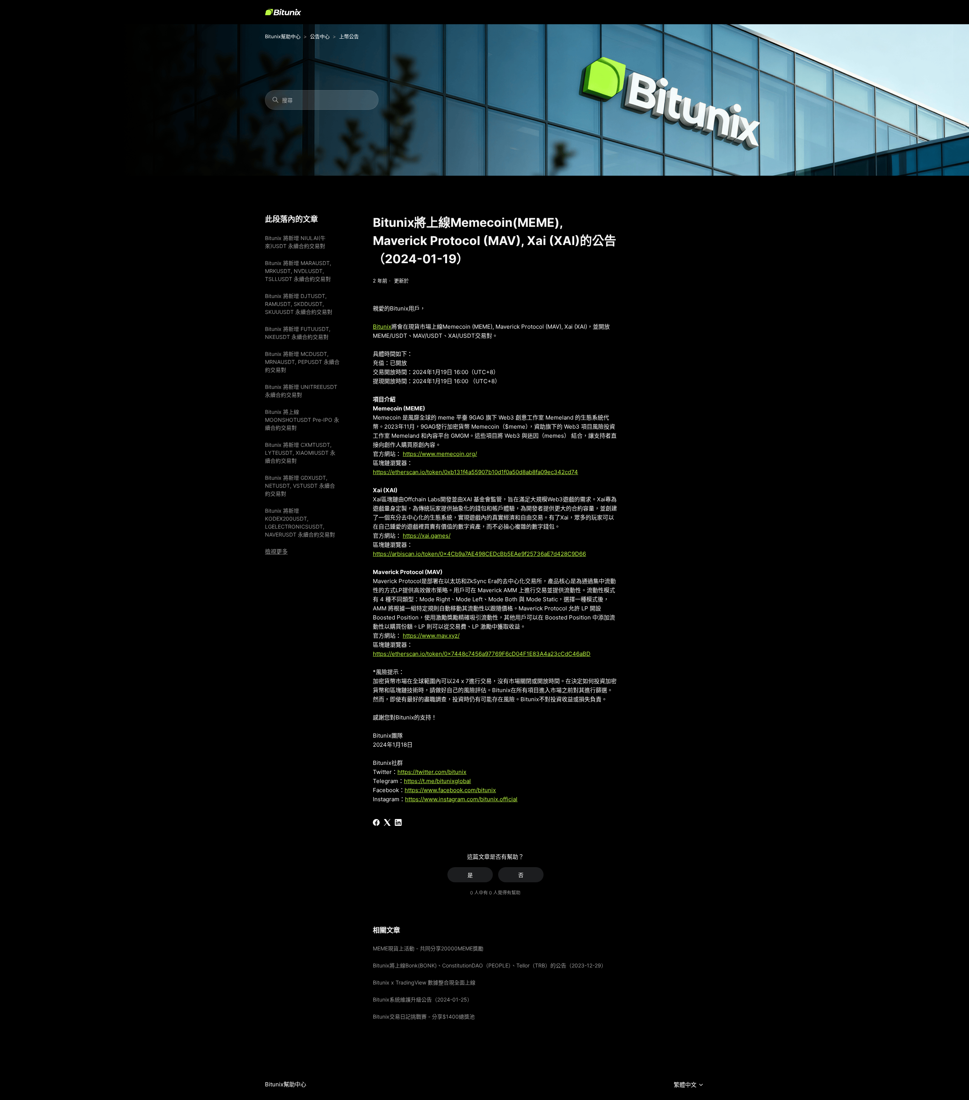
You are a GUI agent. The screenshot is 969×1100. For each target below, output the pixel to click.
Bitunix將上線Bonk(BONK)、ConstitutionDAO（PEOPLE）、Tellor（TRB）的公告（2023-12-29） (489, 965)
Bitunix (382, 326)
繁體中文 (686, 1084)
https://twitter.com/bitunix (431, 771)
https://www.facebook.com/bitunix (450, 790)
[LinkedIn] (398, 822)
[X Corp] (387, 822)
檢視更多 (276, 551)
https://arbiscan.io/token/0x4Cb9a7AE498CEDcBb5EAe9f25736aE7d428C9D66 (479, 553)
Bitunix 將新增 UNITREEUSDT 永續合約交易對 (301, 391)
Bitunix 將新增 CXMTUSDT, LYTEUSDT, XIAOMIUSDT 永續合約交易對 (300, 453)
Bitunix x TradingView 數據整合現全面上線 (424, 982)
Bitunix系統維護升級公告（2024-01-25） (422, 999)
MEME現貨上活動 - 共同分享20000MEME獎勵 (428, 948)
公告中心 (320, 36)
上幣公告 (349, 36)
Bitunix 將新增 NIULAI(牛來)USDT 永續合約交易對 (295, 242)
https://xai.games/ (426, 535)
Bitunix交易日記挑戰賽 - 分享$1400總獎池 (424, 1016)
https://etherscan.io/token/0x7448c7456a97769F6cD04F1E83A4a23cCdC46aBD (481, 653)
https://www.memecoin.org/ (440, 453)
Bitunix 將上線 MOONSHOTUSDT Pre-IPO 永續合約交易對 (302, 420)
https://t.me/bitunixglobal (437, 781)
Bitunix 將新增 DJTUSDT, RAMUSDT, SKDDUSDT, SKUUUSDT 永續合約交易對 (298, 304)
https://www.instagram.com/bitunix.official (461, 799)
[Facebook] (376, 822)
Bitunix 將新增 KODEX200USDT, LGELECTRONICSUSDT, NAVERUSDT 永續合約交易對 (300, 522)
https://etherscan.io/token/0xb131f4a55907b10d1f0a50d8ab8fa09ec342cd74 (475, 472)
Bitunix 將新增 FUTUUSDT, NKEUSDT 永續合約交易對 (297, 333)
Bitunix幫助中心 (283, 36)
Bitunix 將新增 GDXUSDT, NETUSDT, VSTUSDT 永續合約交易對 (300, 485)
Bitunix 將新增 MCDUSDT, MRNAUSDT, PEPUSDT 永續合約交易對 (302, 362)
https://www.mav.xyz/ (431, 635)
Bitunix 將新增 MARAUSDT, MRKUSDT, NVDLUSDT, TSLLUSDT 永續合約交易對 (298, 271)
